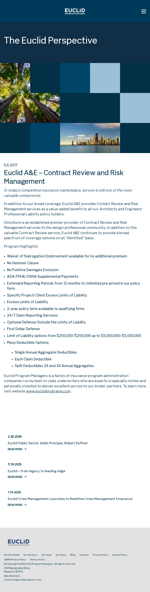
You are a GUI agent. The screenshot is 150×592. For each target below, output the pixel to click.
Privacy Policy (100, 555)
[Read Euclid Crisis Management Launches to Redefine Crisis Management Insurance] (75, 499)
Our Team (46, 555)
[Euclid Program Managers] (75, 11)
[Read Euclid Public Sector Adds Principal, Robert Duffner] (75, 443)
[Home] (75, 543)
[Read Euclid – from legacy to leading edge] (75, 471)
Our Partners (30, 555)
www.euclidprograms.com (48, 391)
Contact (84, 555)
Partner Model (12, 555)
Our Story (61, 555)
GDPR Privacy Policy (15, 560)
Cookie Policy (119, 555)
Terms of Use (37, 560)
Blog (73, 555)
